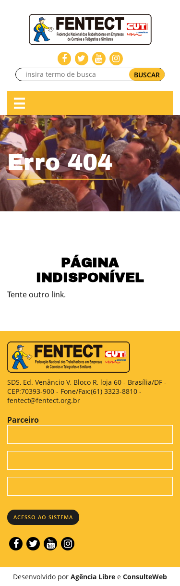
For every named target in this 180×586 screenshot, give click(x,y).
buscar (147, 74)
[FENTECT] (90, 29)
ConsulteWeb (145, 576)
